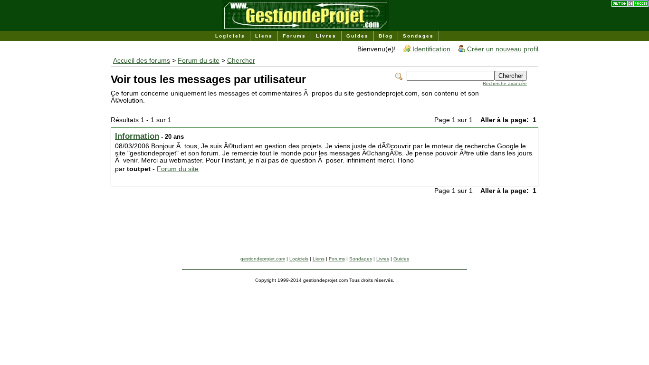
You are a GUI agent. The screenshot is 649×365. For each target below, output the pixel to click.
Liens (264, 35)
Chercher (241, 60)
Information (137, 136)
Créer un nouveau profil (502, 49)
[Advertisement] (324, 234)
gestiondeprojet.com (262, 258)
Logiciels (230, 35)
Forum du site (199, 60)
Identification (431, 49)
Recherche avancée (505, 83)
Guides (357, 35)
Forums (294, 35)
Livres (326, 35)
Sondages (418, 35)
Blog (386, 35)
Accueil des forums (141, 60)
